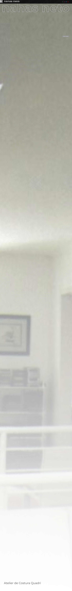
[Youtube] (67, 1)
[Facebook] (66, 1)
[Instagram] (64, 1)
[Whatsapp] (62, 1)
